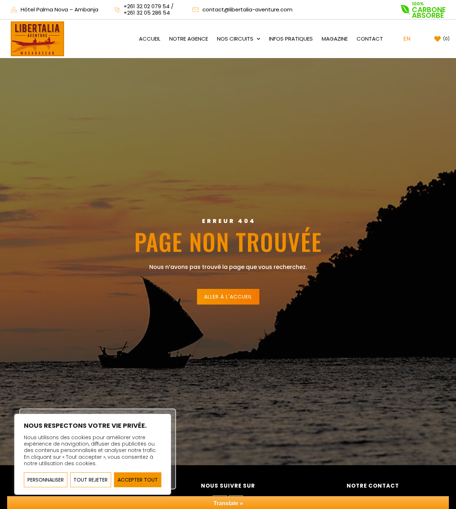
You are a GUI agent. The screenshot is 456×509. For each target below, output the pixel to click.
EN (406, 39)
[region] (92, 454)
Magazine (335, 38)
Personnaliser (45, 479)
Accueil (149, 38)
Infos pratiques (291, 38)
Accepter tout (138, 479)
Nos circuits (235, 38)
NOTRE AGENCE (188, 38)
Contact (370, 38)
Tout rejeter (90, 479)
